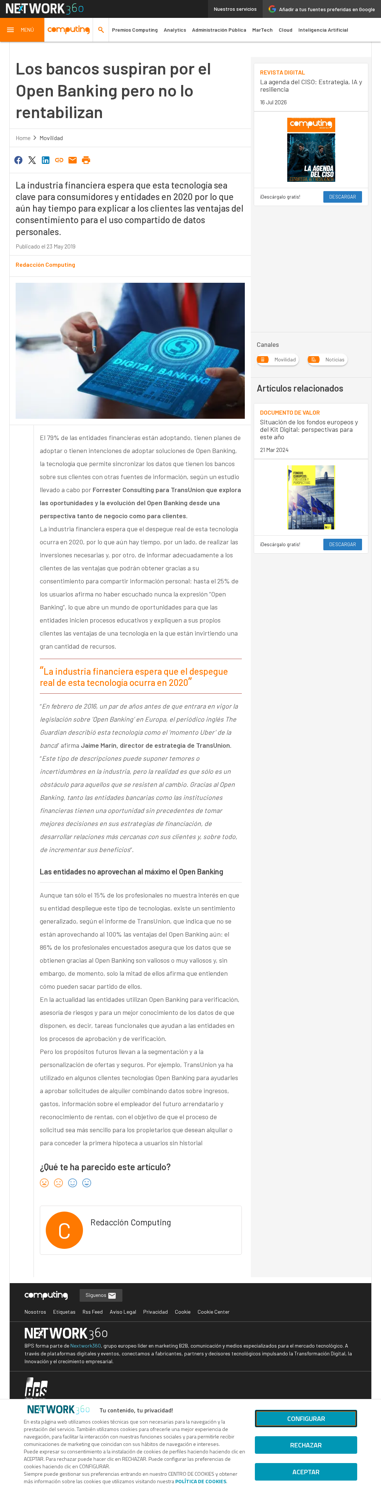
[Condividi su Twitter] (32, 159)
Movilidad (51, 137)
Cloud (285, 29)
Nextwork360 (85, 1345)
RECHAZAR (306, 1445)
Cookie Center (214, 1311)
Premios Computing (135, 29)
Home (23, 137)
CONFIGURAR (306, 1419)
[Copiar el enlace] (59, 159)
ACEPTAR (306, 1472)
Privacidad (155, 1311)
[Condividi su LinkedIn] (45, 159)
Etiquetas (64, 1311)
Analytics (175, 29)
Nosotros (35, 1311)
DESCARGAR (342, 197)
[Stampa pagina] (86, 159)
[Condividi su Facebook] (19, 159)
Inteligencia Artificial (323, 29)
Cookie (182, 1311)
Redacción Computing (45, 264)
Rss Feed (93, 1311)
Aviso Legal (123, 1311)
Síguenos (97, 1295)
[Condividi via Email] (73, 159)
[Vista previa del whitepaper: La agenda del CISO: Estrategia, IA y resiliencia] (311, 150)
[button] (22, 30)
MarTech (262, 29)
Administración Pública (219, 29)
